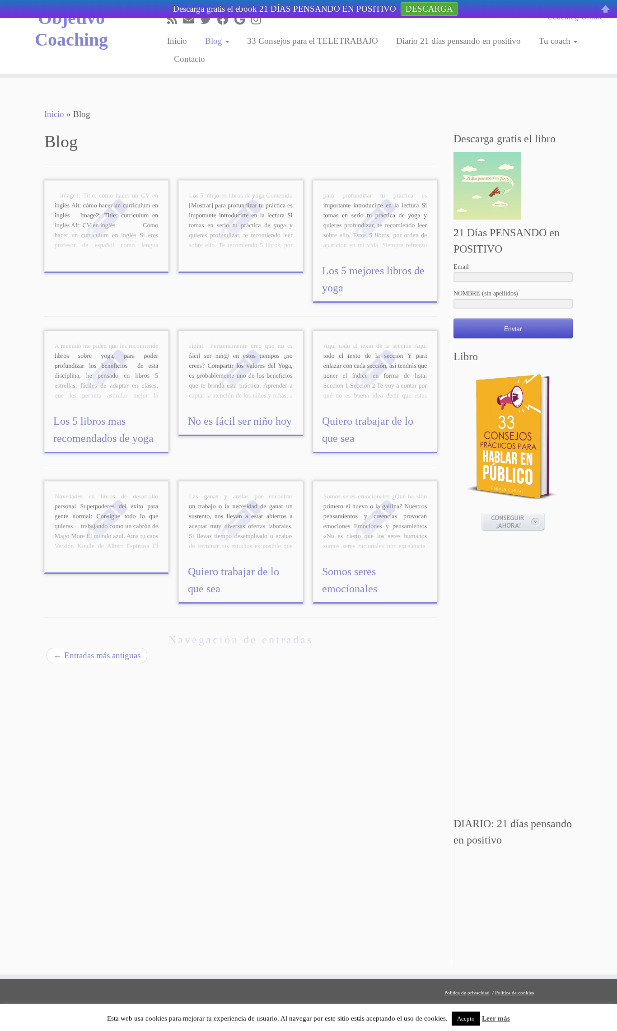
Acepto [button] (466, 1018)
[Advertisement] (513, 675)
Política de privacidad (467, 992)
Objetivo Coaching (71, 29)
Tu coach (556, 41)
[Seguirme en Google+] (242, 20)
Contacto (189, 59)
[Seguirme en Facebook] (225, 20)
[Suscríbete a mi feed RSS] (175, 20)
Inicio (177, 41)
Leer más (496, 1018)
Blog (214, 41)
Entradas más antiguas (96, 655)
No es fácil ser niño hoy (240, 421)
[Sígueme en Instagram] (259, 20)
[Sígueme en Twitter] (208, 20)
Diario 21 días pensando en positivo (458, 41)
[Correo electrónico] (191, 20)
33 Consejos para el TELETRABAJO (312, 41)
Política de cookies (514, 992)
